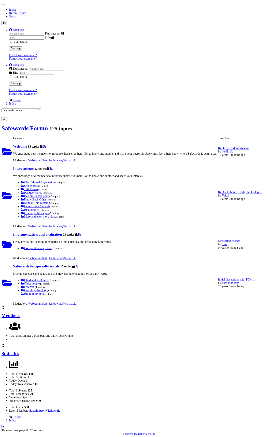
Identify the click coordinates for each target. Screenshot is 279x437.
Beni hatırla (21, 41)
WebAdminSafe (37, 160)
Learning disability (35, 290)
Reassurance (31, 209)
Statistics (10, 353)
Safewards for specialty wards (36, 266)
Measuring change (229, 240)
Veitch (225, 195)
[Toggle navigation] (3, 4)
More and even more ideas (40, 216)
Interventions (23, 169)
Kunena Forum (147, 433)
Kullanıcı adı (52, 33)
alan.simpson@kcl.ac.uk (44, 410)
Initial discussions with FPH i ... (237, 279)
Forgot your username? (23, 58)
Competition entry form (38, 248)
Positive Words (33, 192)
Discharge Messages (36, 213)
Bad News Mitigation (37, 196)
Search (13, 16)
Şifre (48, 37)
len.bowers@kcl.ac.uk (62, 160)
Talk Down (31, 189)
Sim (224, 244)
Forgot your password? (23, 55)
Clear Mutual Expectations (40, 182)
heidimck (227, 151)
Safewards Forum (25, 128)
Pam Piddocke (230, 283)
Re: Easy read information (233, 148)
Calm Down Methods (37, 206)
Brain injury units (34, 293)
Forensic (29, 286)
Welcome (20, 146)
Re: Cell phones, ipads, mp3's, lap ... (240, 192)
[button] (16, 29)
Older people (32, 283)
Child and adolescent (36, 280)
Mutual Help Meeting (37, 202)
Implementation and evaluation (37, 234)
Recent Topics (17, 13)
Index (12, 9)
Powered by (130, 433)
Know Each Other (35, 199)
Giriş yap (15, 48)
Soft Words (31, 185)
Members (11, 315)
